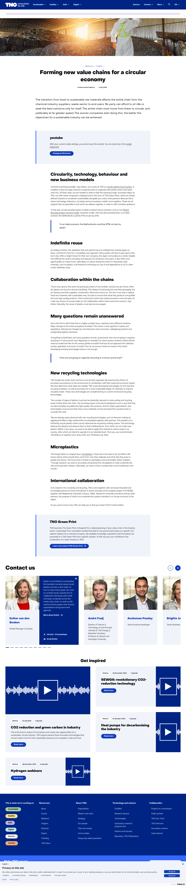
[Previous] (170, 568)
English (4, 864)
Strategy (81, 818)
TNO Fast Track (157, 818)
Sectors (136, 5)
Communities (83, 833)
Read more (18, 745)
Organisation (83, 809)
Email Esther (52, 639)
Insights (44, 823)
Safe (65, 5)
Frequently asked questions (89, 838)
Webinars (45, 818)
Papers (44, 833)
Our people (82, 823)
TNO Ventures (157, 823)
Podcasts (45, 828)
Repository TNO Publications (127, 836)
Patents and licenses (123, 831)
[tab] (7, 647)
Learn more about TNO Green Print (68, 546)
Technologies (120, 818)
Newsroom (44, 803)
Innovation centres (159, 828)
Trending (45, 838)
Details (4, 879)
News (43, 809)
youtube (56, 138)
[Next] (178, 568)
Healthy (53, 5)
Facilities (118, 809)
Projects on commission (161, 809)
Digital (76, 5)
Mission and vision (85, 814)
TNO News (45, 843)
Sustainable (38, 5)
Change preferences (62, 153)
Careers (147, 5)
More (159, 5)
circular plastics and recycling (119, 187)
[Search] (169, 4)
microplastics (87, 454)
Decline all (172, 876)
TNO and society (85, 828)
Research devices (122, 814)
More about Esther (51, 615)
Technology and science (124, 803)
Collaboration (155, 803)
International (157, 833)
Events (44, 814)
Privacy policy (14, 879)
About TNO (81, 803)
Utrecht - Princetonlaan (57, 634)
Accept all (172, 871)
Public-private (157, 814)
